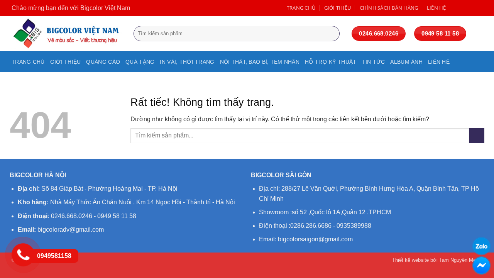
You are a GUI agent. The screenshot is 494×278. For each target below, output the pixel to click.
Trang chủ (301, 7)
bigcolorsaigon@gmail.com (315, 239)
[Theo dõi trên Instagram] (462, 7)
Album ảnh (406, 62)
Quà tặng (139, 62)
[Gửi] (332, 33)
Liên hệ (436, 7)
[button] (478, 33)
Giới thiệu (337, 7)
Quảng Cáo (103, 62)
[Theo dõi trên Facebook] (454, 7)
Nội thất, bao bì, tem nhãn (260, 62)
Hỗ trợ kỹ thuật (330, 62)
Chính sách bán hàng (389, 7)
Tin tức (373, 62)
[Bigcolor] (67, 33)
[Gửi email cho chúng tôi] (478, 7)
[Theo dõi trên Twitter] (470, 7)
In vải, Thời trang (187, 62)
